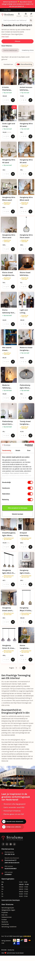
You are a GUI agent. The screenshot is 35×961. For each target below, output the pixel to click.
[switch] (30, 488)
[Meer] (8, 100)
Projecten (4, 912)
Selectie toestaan (17, 514)
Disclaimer (5, 924)
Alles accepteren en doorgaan (17, 508)
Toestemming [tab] (6, 450)
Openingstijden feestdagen (10, 900)
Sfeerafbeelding (26, 64)
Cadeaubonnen (6, 917)
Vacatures (4, 922)
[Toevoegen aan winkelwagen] (13, 100)
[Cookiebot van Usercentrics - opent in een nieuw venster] (25, 445)
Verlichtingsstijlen (7, 908)
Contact (4, 919)
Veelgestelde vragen (8, 910)
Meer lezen (5, 37)
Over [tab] (28, 450)
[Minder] (4, 100)
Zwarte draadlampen (10, 50)
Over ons (4, 915)
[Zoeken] (31, 20)
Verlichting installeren (8, 927)
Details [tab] (18, 450)
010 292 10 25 (9, 854)
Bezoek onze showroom (14, 821)
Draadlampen (8, 25)
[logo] (7, 15)
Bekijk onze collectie (13, 827)
